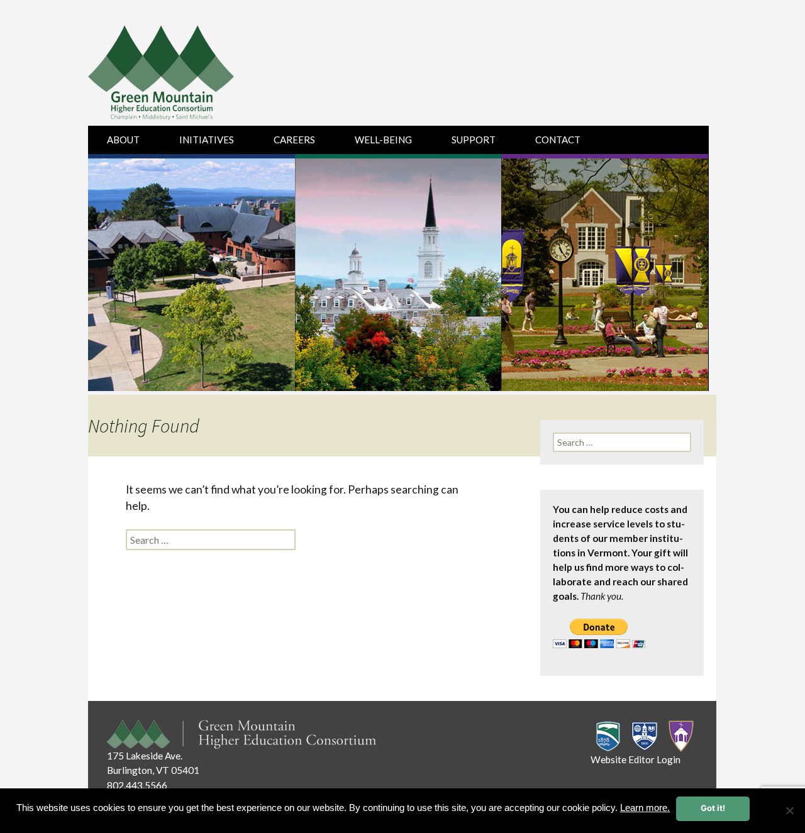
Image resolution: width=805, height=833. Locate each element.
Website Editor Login (635, 759)
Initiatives (206, 139)
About (123, 139)
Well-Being (383, 139)
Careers (294, 139)
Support (474, 139)
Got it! (713, 808)
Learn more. (645, 808)
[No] (789, 810)
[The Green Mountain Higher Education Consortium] (174, 75)
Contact (557, 139)
